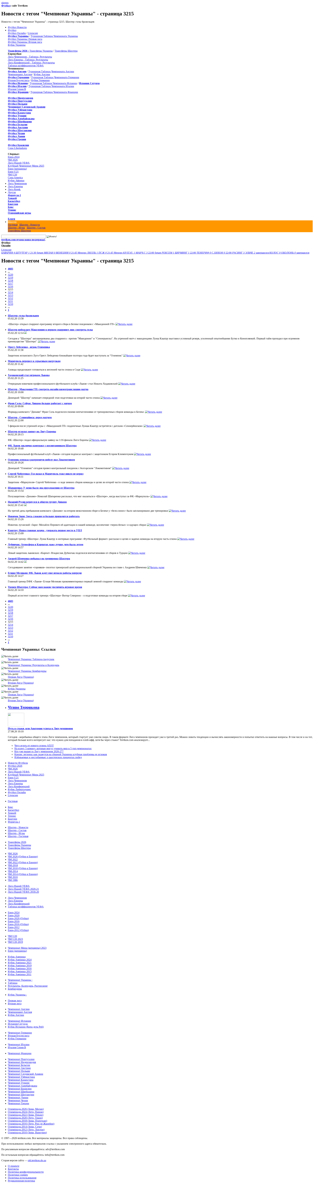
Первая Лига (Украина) (21, 677)
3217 (10, 283)
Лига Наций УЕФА (19, 162)
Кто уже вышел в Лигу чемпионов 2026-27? (38, 751)
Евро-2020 (13, 915)
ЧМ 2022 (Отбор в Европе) (23, 862)
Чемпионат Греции (18, 1103)
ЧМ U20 (12, 174)
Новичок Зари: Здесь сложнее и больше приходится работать (44, 516)
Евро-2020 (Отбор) (18, 918)
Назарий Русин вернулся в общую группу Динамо (37, 502)
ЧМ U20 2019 (15, 942)
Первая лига (15, 1000)
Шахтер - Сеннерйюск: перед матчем (30, 417)
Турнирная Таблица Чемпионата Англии (51, 71)
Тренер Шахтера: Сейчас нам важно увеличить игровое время (45, 587)
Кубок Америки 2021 (20, 962)
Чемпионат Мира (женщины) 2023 (27, 947)
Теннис (12, 210)
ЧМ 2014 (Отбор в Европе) (23, 874)
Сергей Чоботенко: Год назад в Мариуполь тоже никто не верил (45, 473)
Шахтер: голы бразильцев (23, 315)
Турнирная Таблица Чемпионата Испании (53, 83)
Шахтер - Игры (16, 227)
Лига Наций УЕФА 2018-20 (23, 891)
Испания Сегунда (18, 1023)
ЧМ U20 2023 (15, 939)
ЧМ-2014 (13, 871)
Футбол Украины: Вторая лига (25, 42)
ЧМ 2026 (13, 159)
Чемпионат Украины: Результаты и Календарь (33, 665)
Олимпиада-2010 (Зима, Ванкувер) (27, 1132)
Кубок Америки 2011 (19, 974)
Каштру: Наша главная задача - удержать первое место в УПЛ (45, 530)
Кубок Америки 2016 (20, 968)
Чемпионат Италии (18, 1044)
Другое (12, 192)
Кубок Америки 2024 (20, 959)
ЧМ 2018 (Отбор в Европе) (23, 868)
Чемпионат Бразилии (20, 1088)
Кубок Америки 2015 (20, 971)
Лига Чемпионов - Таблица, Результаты (30, 56)
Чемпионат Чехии (18, 1100)
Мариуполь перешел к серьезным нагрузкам (34, 361)
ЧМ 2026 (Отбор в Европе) (23, 856)
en (5, 2)
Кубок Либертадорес (19, 789)
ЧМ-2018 (13, 865)
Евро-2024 (13, 157)
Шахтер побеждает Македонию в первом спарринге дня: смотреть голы (50, 329)
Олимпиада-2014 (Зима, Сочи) (25, 1126)
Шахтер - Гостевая (18, 836)
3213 (10, 295)
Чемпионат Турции (18, 1082)
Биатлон (13, 204)
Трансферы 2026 (17, 842)
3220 (10, 274)
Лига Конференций (19, 786)
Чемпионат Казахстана (20, 1079)
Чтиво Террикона (23, 707)
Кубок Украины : (17, 994)
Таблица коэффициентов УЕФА (26, 65)
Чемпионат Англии (19, 1009)
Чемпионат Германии (20, 1032)
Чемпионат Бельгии (19, 1065)
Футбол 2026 (15, 765)
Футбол (5, 5)
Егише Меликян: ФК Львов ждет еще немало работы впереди (45, 573)
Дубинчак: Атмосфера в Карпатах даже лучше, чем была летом (45, 544)
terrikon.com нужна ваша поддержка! (23, 239)
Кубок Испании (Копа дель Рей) (26, 1026)
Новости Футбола (18, 762)
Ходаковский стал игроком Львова (29, 375)
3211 (10, 301)
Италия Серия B (17, 89)
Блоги (11, 218)
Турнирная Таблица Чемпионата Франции (54, 92)
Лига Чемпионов (17, 183)
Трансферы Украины (41, 50)
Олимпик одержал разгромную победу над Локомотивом (41, 459)
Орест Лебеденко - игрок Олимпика (29, 347)
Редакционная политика (21, 1180)
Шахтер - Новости (29, 224)
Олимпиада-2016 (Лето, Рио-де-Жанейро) (31, 1123)
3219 (10, 277)
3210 (10, 304)
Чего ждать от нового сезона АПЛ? (34, 745)
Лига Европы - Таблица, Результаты (28, 59)
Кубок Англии (42, 74)
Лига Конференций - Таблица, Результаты (31, 62)
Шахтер (12, 221)
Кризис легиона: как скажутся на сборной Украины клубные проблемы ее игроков (60, 754)
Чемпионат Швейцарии (21, 1091)
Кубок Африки (16, 180)
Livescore (33, 33)
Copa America (15, 177)
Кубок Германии (40, 80)
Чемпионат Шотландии (21, 1094)
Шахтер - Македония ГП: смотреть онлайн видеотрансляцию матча (48, 389)
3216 (10, 286)
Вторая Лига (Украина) (21, 682)
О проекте (13, 1166)
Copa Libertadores (17, 148)
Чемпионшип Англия (20, 74)
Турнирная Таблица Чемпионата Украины (54, 36)
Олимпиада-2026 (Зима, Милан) (26, 1109)
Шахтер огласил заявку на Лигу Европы (32, 431)
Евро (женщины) (17, 168)
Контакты (13, 1169)
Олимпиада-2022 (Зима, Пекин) (25, 1114)
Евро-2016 (13, 921)
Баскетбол (14, 201)
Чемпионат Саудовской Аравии (25, 1074)
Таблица (12, 983)
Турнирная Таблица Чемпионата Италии (51, 86)
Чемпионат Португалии (21, 1059)
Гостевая (12, 224)
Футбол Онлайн (17, 33)
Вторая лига (14, 1003)
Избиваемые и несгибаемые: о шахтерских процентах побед (48, 757)
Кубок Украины (17, 45)
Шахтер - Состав (36, 227)
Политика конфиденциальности (26, 1171)
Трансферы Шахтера (66, 50)
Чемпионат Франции (19, 1053)
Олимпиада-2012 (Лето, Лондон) (26, 1129)
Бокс (11, 207)
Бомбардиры (15, 988)
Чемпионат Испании (19, 1021)
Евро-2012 (13, 927)
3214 (10, 292)
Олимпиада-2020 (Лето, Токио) (25, 1117)
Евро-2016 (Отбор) (18, 924)
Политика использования (22, 1177)
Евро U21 (13, 171)
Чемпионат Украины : (20, 980)
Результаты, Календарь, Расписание (28, 985)
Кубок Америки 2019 (20, 965)
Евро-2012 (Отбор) (18, 930)
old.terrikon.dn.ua (37, 1160)
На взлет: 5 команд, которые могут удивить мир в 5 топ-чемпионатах (53, 748)
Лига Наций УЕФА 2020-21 (23, 889)
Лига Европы (15, 186)
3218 (10, 280)
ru (7, 2)
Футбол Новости (17, 27)
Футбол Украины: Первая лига (25, 39)
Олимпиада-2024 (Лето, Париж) (26, 1112)
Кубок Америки (17, 956)
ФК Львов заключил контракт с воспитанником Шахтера (42, 445)
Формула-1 (14, 195)
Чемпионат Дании (18, 1097)
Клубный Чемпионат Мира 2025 (26, 165)
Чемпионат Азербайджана (22, 1085)
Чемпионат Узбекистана (21, 1076)
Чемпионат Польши (19, 1071)
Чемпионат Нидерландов (22, 1062)
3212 (10, 298)
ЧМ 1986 (13, 880)
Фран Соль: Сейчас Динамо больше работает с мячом (40, 403)
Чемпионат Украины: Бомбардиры (27, 671)
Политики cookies (18, 1174)
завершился (250, 252)
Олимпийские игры (19, 213)
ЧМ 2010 (13, 877)
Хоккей (12, 198)
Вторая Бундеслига (18, 80)
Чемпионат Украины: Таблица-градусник (31, 659)
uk (2, 2)
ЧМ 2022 (13, 859)
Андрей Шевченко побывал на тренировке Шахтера (39, 558)
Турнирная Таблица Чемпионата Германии (55, 77)
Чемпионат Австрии (19, 1068)
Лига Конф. (14, 189)
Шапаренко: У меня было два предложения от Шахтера (41, 487)
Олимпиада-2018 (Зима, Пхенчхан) (27, 1120)
